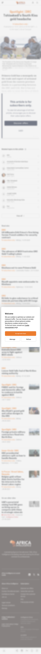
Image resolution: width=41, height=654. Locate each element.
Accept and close (20, 333)
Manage (12, 339)
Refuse (28, 339)
